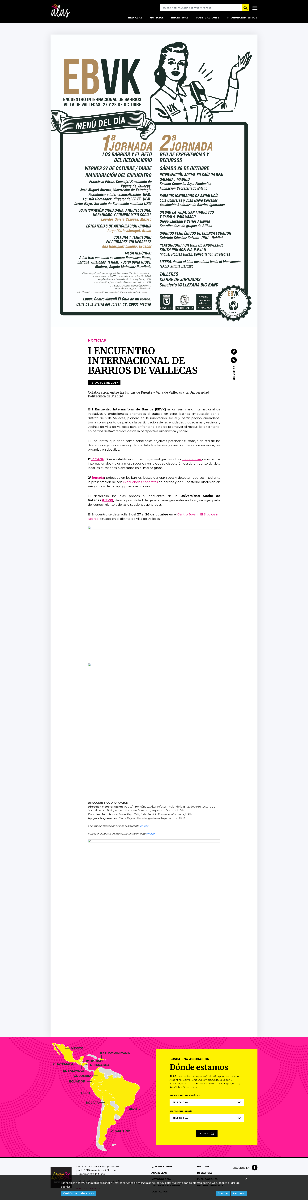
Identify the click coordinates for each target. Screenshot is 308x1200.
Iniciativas (180, 17)
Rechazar (239, 1193)
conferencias (192, 459)
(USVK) (107, 500)
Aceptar (223, 1193)
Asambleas (159, 1172)
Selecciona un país (181, 1111)
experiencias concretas (140, 482)
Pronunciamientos (242, 17)
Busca (204, 1133)
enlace (144, 825)
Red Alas (135, 17)
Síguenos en (241, 1167)
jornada (97, 459)
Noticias (157, 17)
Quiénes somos (162, 1166)
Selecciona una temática (185, 1095)
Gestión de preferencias (78, 1193)
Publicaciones (208, 17)
